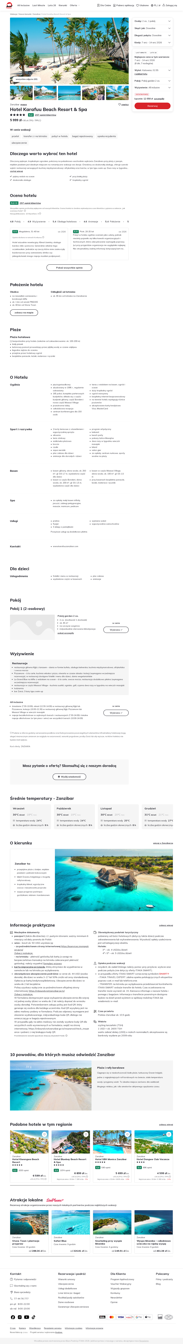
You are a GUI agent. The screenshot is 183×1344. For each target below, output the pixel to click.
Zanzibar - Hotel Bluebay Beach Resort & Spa (70, 1133)
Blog (158, 1283)
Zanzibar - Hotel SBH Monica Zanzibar (111, 1132)
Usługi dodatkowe (67, 1288)
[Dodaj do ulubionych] (44, 1134)
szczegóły (159, 98)
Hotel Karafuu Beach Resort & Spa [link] (56, 14)
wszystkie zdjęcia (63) (26, 79)
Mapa (23, 104)
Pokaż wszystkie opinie (69, 267)
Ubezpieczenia (66, 1283)
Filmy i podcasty (164, 1279)
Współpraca (35, 1328)
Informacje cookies (73, 1328)
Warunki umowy (66, 1279)
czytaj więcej (16, 171)
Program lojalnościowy (122, 1279)
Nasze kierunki (25, 14)
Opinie (114, 1302)
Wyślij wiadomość (71, 776)
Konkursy (115, 1293)
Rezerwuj (153, 105)
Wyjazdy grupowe (120, 1288)
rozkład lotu (141, 74)
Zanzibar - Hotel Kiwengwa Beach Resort (26, 1133)
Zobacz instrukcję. (23, 953)
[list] (25, 211)
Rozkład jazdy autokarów (71, 1297)
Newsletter (116, 1297)
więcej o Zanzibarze (163, 843)
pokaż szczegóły (66, 633)
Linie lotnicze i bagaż (69, 1293)
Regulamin (144, 1341)
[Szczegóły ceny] (40, 120)
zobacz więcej (166, 925)
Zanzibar (36, 14)
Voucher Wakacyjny (121, 1283)
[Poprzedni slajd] (10, 1085)
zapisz (125, 104)
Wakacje (13, 14)
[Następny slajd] (129, 221)
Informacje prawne (94, 1328)
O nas (13, 1328)
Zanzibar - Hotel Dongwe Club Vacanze (153, 1132)
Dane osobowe (66, 1302)
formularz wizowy (52, 963)
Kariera (22, 1328)
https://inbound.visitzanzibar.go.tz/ (46, 990)
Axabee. (59, 1332)
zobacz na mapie (24, 312)
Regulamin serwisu (52, 1328)
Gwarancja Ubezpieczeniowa (73, 1306)
